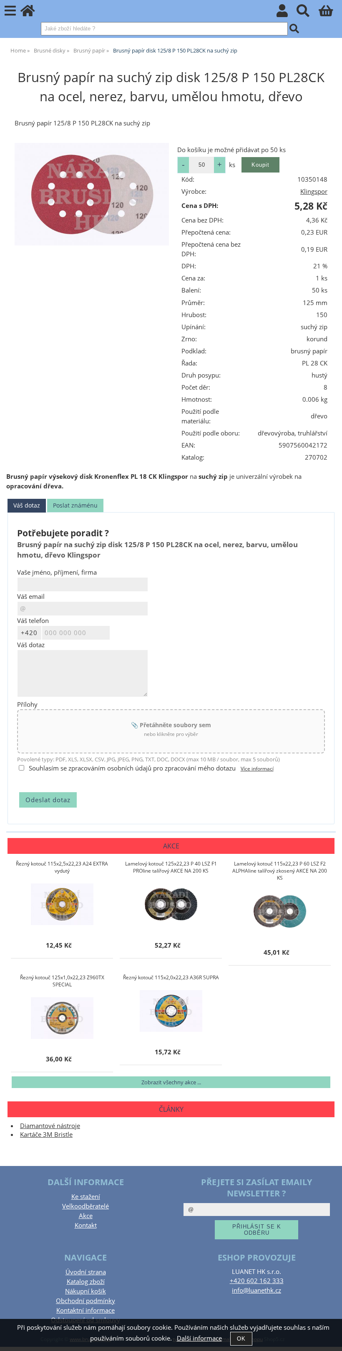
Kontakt (86, 1225)
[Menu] (10, 11)
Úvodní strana (85, 1272)
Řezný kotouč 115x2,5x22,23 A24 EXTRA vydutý (62, 867)
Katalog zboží (86, 1281)
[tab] (27, 506)
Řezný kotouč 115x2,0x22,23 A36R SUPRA (171, 977)
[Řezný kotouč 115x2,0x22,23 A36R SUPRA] (171, 1011)
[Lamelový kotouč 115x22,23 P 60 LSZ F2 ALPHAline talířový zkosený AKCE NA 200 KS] (280, 911)
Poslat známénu (75, 505)
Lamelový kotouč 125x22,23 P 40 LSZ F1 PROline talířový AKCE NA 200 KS (171, 867)
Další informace (199, 1338)
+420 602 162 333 (257, 1280)
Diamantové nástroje (50, 1125)
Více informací (257, 768)
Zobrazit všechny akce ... (171, 1082)
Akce (86, 1215)
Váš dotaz (26, 505)
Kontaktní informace (85, 1310)
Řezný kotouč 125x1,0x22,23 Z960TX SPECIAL (62, 981)
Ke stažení (85, 1196)
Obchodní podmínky (85, 1300)
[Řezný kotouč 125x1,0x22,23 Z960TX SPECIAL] (62, 1018)
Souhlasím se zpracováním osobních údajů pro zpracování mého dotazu (132, 768)
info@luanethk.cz (256, 1290)
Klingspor (313, 191)
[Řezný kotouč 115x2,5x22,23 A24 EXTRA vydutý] (62, 904)
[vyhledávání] (308, 13)
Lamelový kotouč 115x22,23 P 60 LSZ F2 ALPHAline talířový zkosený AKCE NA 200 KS (279, 870)
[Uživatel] (287, 13)
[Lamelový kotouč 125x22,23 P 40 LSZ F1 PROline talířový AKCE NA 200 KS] (171, 904)
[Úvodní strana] (32, 13)
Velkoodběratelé (85, 1206)
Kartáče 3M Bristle (46, 1134)
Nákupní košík (85, 1291)
